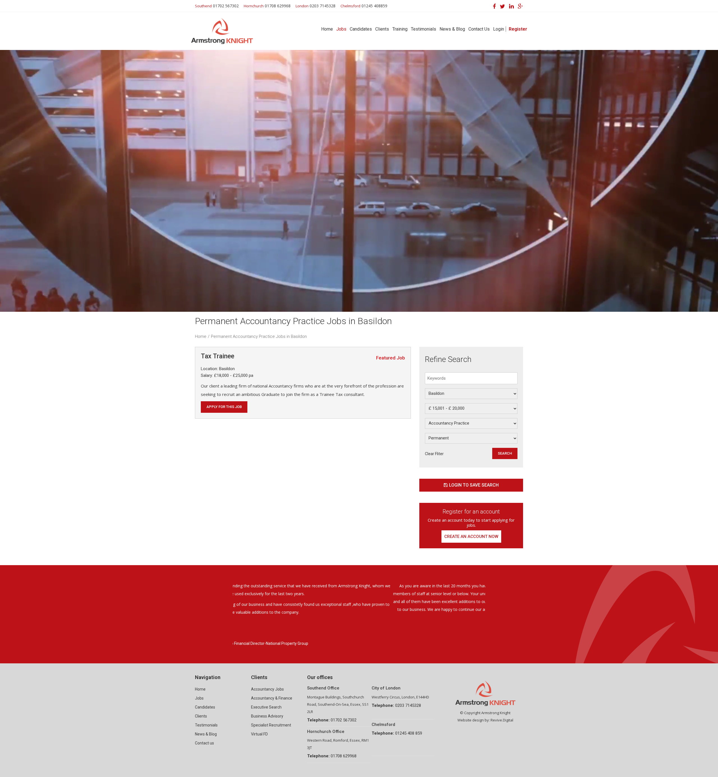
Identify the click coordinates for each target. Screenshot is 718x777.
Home (327, 29)
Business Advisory (267, 716)
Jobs (341, 29)
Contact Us (479, 29)
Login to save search (474, 485)
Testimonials (423, 29)
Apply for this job (224, 407)
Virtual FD (259, 734)
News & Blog (452, 29)
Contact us (204, 743)
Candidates (361, 29)
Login (498, 29)
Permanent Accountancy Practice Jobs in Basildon (259, 336)
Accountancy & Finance (271, 698)
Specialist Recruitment (271, 725)
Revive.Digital (502, 720)
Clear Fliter (434, 453)
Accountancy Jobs (267, 689)
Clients (382, 29)
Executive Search (266, 707)
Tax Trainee (217, 356)
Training (400, 29)
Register (518, 29)
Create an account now (471, 536)
